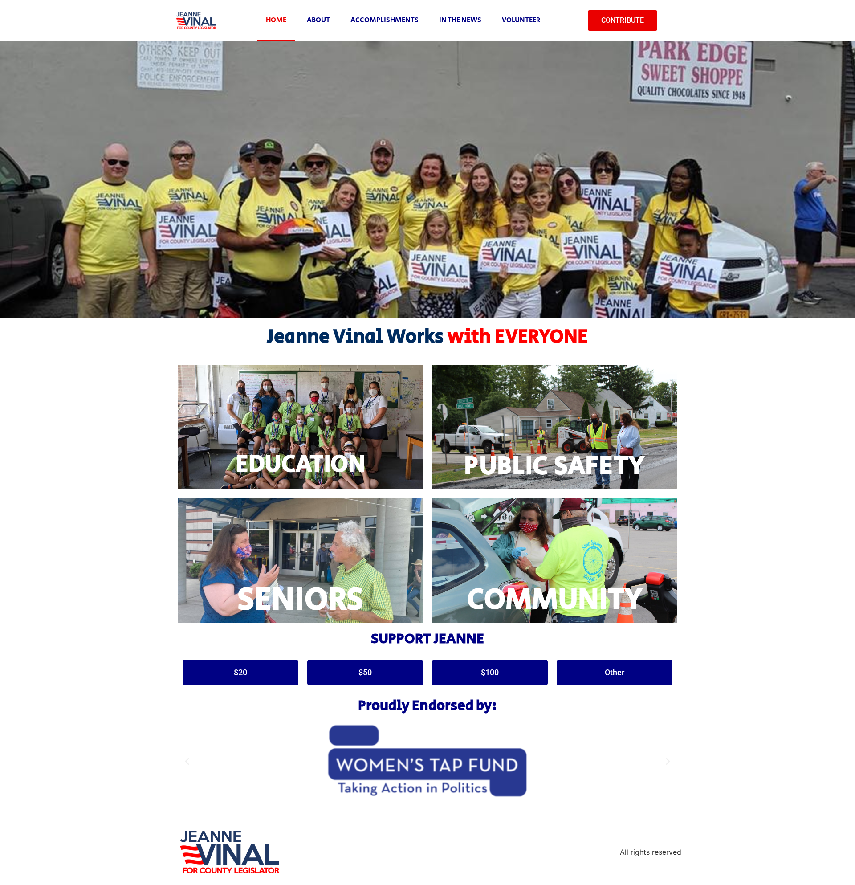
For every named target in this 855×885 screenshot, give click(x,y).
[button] (187, 761)
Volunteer (521, 20)
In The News (460, 20)
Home (276, 20)
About (318, 20)
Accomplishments (384, 20)
